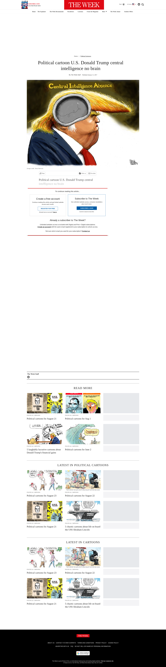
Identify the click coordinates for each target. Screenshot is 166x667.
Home (76, 56)
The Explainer (42, 11)
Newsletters (70, 11)
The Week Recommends (56, 11)
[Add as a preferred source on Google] (83, 653)
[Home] (34, 11)
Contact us (86, 231)
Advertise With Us (62, 646)
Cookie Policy (113, 643)
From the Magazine (92, 11)
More (104, 11)
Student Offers (128, 11)
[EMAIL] (29, 377)
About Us (51, 643)
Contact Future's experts (66, 643)
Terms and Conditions (85, 643)
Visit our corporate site (107, 661)
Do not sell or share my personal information (93, 646)
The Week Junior (115, 11)
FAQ (72, 646)
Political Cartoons (86, 56)
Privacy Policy (101, 643)
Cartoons (80, 11)
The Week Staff (76, 75)
